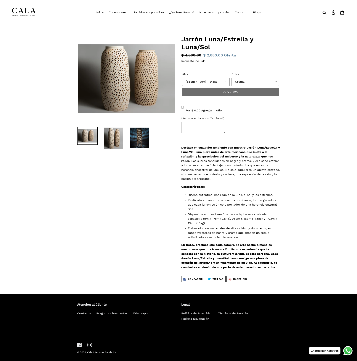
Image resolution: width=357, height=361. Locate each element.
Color (235, 74)
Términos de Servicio (233, 313)
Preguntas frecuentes (112, 313)
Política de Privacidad (196, 313)
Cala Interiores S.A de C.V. (102, 352)
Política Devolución (195, 319)
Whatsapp (140, 313)
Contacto (84, 313)
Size (185, 74)
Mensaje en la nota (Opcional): (203, 118)
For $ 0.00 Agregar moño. (204, 110)
